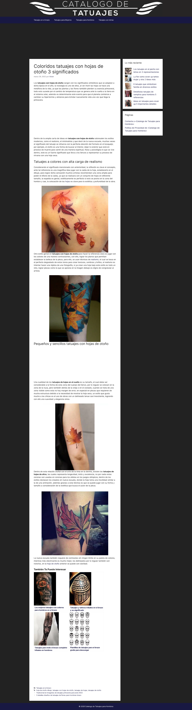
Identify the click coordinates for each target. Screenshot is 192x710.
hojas (67, 181)
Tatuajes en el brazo (42, 20)
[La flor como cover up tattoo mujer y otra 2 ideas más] (128, 79)
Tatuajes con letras (106, 20)
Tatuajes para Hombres (85, 20)
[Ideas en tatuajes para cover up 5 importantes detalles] (128, 103)
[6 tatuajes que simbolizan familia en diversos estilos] (128, 86)
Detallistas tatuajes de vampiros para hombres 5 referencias (144, 95)
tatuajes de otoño (94, 690)
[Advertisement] (96, 40)
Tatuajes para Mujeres (63, 20)
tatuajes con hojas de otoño (63, 690)
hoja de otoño (53, 564)
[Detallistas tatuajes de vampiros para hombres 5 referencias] (128, 94)
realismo (95, 259)
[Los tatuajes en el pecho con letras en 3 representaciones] (128, 71)
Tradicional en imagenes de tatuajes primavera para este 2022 (59, 693)
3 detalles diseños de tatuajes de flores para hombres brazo (58, 695)
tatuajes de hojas (80, 690)
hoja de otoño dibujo (44, 690)
